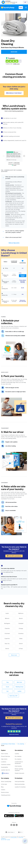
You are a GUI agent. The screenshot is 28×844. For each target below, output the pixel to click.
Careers (3, 789)
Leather (19, 691)
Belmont (7, 618)
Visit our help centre (14, 243)
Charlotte (7, 628)
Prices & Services (5, 756)
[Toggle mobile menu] (26, 7)
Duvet (7, 686)
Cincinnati (7, 633)
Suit (7, 691)
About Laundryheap (6, 781)
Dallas (20, 638)
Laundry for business (20, 787)
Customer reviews (5, 764)
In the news (4, 784)
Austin (7, 613)
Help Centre (4, 759)
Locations (3, 761)
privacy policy (14, 837)
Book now (14, 52)
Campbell (20, 623)
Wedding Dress (19, 686)
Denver (21, 643)
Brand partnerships (20, 784)
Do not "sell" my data (5, 839)
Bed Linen (19, 682)
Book (20, 7)
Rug (7, 682)
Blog (2, 787)
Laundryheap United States (8, 744)
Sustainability (4, 767)
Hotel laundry (18, 766)
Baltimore (20, 613)
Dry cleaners (18, 759)
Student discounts (19, 773)
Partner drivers (5, 792)
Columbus (20, 633)
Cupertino (7, 638)
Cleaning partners (5, 795)
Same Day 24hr (13, 695)
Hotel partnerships (19, 781)
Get (25, 2)
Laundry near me (5, 770)
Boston (21, 618)
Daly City (7, 643)
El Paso (21, 648)
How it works (4, 753)
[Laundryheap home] (7, 8)
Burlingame (7, 623)
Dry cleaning (21, 744)
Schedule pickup (22, 275)
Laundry (17, 753)
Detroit (7, 648)
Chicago (21, 628)
